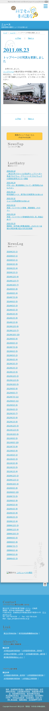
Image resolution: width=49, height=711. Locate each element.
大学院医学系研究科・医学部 (14, 675)
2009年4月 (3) (12, 559)
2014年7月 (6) (12, 297)
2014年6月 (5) (12, 302)
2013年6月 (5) (12, 351)
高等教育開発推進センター (13, 657)
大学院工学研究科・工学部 (13, 654)
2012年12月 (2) (13, 376)
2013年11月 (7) (13, 331)
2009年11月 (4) (13, 530)
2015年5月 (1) (12, 260)
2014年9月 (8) (12, 289)
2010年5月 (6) (12, 505)
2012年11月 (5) (13, 380)
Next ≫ (31, 38)
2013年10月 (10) (13, 335)
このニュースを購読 (24, 573)
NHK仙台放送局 (18, 697)
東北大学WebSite (10, 633)
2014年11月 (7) (13, 281)
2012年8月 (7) (12, 393)
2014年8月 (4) (12, 293)
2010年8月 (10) (13, 492)
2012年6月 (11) (13, 401)
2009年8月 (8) (12, 542)
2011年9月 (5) (12, 438)
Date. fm (39, 697)
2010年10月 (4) (13, 484)
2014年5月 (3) (12, 306)
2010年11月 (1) (13, 480)
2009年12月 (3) (13, 525)
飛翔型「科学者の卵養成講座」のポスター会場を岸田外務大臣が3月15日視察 (24, 226)
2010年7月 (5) (12, 496)
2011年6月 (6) (12, 451)
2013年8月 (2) (12, 343)
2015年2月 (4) (12, 268)
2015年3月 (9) (12, 264)
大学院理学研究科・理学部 (32, 651)
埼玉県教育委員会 (12, 695)
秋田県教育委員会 (18, 693)
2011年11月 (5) (13, 430)
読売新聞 (32, 700)
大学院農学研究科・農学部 (35, 654)
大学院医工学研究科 (29, 678)
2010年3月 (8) (12, 513)
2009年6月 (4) (12, 550)
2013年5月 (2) (12, 355)
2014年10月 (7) (13, 285)
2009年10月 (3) (13, 534)
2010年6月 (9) (12, 501)
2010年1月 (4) (12, 521)
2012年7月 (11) (13, 397)
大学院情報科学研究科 (12, 678)
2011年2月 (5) (12, 467)
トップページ (8, 72)
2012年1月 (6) (12, 422)
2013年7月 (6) (12, 347)
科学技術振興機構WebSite (28, 633)
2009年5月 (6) (12, 554)
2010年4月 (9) (12, 509)
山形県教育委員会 (23, 691)
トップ (5, 33)
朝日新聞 (38, 695)
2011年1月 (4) (12, 471)
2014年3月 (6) (12, 314)
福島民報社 (23, 700)
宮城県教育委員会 (17, 689)
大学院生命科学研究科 (12, 651)
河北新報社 (30, 697)
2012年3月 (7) (12, 414)
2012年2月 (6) (12, 418)
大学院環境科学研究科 (35, 675)
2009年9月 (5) (12, 538)
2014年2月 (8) (12, 318)
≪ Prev (18, 38)
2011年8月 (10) (13, 442)
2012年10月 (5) (13, 384)
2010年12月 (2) (13, 476)
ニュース (13, 33)
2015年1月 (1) (12, 272)
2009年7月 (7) (12, 546)
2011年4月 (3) (12, 459)
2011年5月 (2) (12, 455)
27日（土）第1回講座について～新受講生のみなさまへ (25, 185)
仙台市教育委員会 (26, 695)
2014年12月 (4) (13, 277)
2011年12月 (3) (13, 426)
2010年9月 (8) (12, 488)
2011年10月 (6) (13, 434)
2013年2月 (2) (12, 368)
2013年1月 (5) (12, 372)
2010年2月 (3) (12, 517)
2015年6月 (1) (12, 256)
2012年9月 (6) (12, 389)
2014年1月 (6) (12, 322)
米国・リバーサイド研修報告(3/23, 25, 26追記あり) (25, 216)
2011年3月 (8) (12, 463)
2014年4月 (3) (12, 310)
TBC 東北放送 (12, 700)
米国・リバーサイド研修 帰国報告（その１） (23, 207)
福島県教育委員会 (31, 689)
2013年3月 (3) (12, 364)
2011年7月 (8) (12, 447)
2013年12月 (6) (13, 326)
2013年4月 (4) (12, 360)
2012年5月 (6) (12, 405)
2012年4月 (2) (12, 409)
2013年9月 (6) (12, 339)
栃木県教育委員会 (33, 693)
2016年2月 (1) (12, 252)
